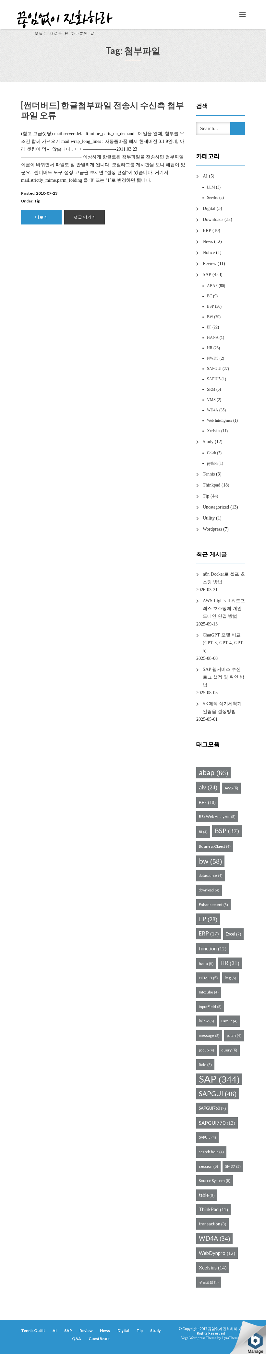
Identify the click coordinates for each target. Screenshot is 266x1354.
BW (210, 317)
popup (206, 1050)
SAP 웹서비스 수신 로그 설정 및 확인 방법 (223, 677)
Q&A (76, 1338)
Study (208, 441)
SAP (207, 274)
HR (209, 348)
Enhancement (213, 904)
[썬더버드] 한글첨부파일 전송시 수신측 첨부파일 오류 (102, 110)
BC (209, 296)
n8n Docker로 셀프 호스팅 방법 (224, 578)
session (208, 1166)
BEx (207, 802)
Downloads (213, 219)
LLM (211, 187)
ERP (207, 230)
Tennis (209, 474)
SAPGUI (214, 368)
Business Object (215, 846)
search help (211, 1152)
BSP (210, 306)
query (229, 1050)
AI (205, 176)
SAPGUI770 (217, 1123)
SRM (211, 389)
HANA (213, 337)
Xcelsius (213, 431)
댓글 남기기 (85, 217)
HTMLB (208, 977)
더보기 (41, 217)
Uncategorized (216, 507)
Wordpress (212, 529)
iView (206, 1021)
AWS (231, 788)
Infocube (209, 992)
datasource (211, 875)
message (209, 1035)
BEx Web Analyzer (217, 816)
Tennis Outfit (33, 1330)
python (212, 463)
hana (206, 963)
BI (203, 832)
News (208, 241)
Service (212, 197)
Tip (37, 201)
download (209, 890)
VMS (211, 399)
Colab (211, 453)
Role (205, 1064)
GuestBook (99, 1338)
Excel (233, 933)
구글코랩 (209, 1282)
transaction (212, 1223)
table (206, 1195)
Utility (209, 518)
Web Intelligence (219, 420)
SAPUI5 (214, 379)
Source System (214, 1180)
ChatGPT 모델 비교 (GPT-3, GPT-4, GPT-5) (223, 643)
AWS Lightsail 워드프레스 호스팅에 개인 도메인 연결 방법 (224, 608)
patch (234, 1035)
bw (210, 861)
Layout (229, 1021)
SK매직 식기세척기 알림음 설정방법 (222, 707)
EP (209, 327)
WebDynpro (217, 1253)
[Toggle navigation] (242, 14)
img (230, 978)
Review (209, 263)
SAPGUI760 (212, 1108)
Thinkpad (211, 485)
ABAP (212, 285)
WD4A (212, 410)
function (212, 948)
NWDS (213, 358)
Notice (209, 252)
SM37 (233, 1166)
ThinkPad (213, 1209)
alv (208, 787)
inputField (210, 1006)
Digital (209, 208)
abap (213, 772)
